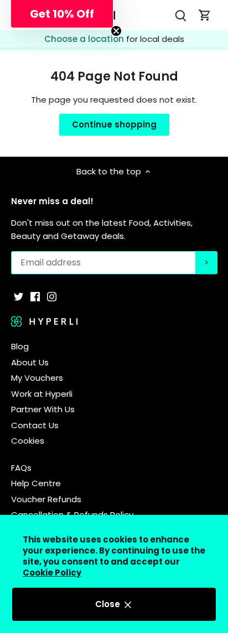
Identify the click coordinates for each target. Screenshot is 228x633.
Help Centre (36, 483)
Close (108, 604)
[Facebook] (35, 296)
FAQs (21, 468)
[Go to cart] (204, 15)
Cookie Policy (52, 572)
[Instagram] (51, 296)
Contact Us (35, 425)
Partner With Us (43, 409)
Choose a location (85, 39)
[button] (62, 14)
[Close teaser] (116, 30)
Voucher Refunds (46, 499)
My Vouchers (37, 378)
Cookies (27, 440)
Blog (20, 346)
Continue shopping (114, 124)
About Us (30, 362)
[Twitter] (18, 296)
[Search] (180, 15)
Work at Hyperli (41, 394)
